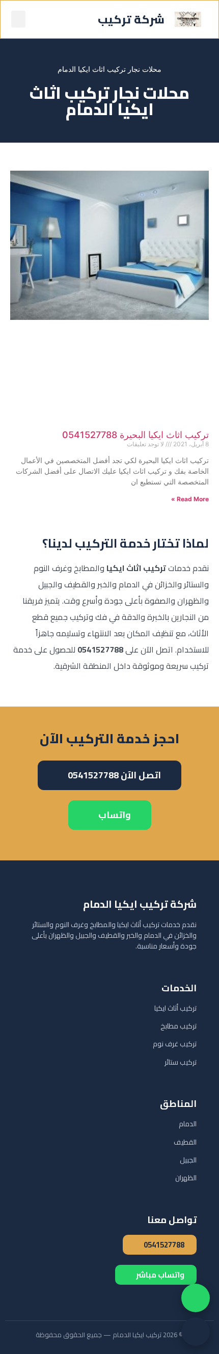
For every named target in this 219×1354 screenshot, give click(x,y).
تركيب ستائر (181, 1062)
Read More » (190, 499)
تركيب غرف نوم (175, 1043)
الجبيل (188, 1160)
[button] (18, 19)
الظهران (186, 1177)
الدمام (188, 1123)
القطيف (185, 1142)
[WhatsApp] (195, 1298)
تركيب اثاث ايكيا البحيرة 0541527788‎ (135, 434)
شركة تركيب (131, 19)
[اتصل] (195, 1331)
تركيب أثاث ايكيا (175, 1008)
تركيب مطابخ (178, 1026)
